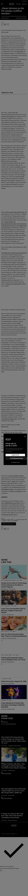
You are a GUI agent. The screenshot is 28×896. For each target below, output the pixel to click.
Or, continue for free (15, 462)
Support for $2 (15, 455)
